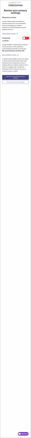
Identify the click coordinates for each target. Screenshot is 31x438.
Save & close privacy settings (15, 82)
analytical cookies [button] (9, 55)
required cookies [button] (9, 33)
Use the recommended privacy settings (15, 77)
